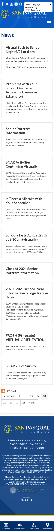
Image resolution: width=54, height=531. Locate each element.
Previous (10, 396)
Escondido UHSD (27, 490)
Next (31, 402)
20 (11, 402)
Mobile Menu (49, 22)
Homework (34, 529)
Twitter (7, 4)
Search (20, 4)
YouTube (11, 4)
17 (38, 396)
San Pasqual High (24, 14)
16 (31, 396)
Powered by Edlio (27, 499)
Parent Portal (19, 529)
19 (4, 402)
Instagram (16, 4)
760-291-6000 (33, 448)
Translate (35, 10)
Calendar (6, 529)
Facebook (2, 4)
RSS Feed (11, 391)
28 (23, 402)
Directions (47, 529)
